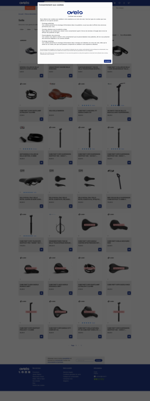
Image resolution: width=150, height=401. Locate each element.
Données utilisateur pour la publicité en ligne (54, 29)
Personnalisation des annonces (51, 35)
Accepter (107, 61)
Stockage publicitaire (48, 23)
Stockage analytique (48, 41)
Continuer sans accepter (75, 16)
